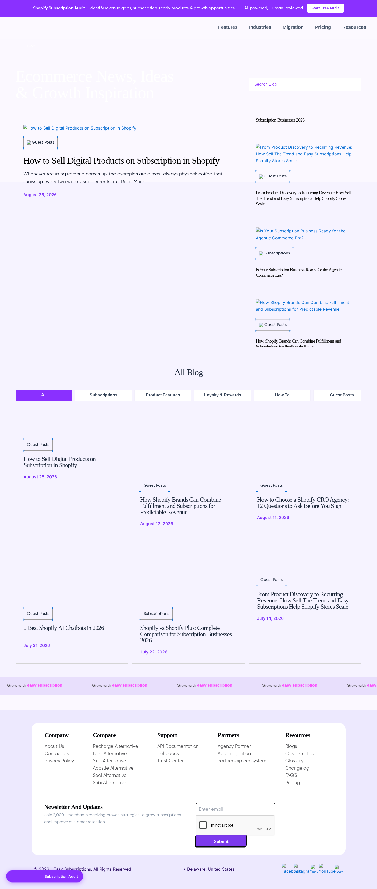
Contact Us (57, 753)
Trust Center (170, 761)
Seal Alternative (110, 775)
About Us (54, 746)
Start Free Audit (325, 8)
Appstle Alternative (113, 768)
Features (228, 27)
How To (282, 395)
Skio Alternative (109, 761)
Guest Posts (342, 395)
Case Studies (299, 753)
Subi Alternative (109, 782)
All (43, 395)
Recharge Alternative (115, 746)
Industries (260, 27)
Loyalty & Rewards (222, 395)
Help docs (168, 753)
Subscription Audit (61, 875)
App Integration (234, 753)
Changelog (297, 768)
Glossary (294, 761)
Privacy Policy (59, 761)
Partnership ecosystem (242, 761)
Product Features (163, 395)
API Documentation (178, 746)
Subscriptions (103, 395)
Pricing (323, 27)
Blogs (291, 746)
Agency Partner (234, 746)
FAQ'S (291, 775)
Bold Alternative (110, 753)
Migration (293, 27)
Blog (31, 46)
